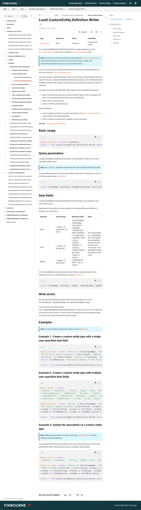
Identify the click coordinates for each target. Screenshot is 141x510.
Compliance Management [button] (37, 9)
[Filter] (31, 16)
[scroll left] (42, 15)
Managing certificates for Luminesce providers (20, 201)
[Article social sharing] (91, 32)
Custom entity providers (19, 74)
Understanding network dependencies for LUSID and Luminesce (20, 197)
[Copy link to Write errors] (58, 294)
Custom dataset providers (20, 112)
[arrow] (111, 43)
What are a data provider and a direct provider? (20, 42)
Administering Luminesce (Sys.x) (20, 169)
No (82, 495)
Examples (116, 43)
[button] (16, 16)
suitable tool (61, 176)
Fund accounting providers (20, 84)
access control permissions (91, 58)
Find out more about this (61, 72)
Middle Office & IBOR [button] (56, 9)
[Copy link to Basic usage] (59, 131)
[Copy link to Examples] (55, 322)
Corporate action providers (20, 70)
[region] (71, 141)
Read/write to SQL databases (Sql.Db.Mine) (20, 155)
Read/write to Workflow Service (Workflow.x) (21, 148)
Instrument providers (18, 88)
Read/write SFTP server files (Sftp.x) (21, 127)
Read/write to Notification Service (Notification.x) (21, 144)
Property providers (18, 105)
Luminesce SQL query (47, 52)
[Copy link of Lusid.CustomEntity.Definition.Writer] (40, 24)
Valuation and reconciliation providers (22, 109)
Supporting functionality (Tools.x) (20, 165)
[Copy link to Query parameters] (67, 153)
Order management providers (21, 95)
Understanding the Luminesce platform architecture (20, 35)
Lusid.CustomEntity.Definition (23, 77)
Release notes (11, 222)
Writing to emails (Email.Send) (19, 162)
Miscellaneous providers (19, 120)
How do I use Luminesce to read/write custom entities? (20, 176)
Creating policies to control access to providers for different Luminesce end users (20, 194)
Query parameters (119, 32)
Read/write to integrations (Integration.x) (21, 141)
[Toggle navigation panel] (35, 18)
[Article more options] (101, 32)
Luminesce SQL (13, 52)
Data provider (44, 43)
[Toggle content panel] (106, 17)
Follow (84, 32)
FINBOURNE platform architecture (17, 218)
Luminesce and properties (16, 173)
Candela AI (10, 208)
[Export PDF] (96, 32)
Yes (70, 495)
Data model (10, 24)
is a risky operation (83, 435)
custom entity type (79, 52)
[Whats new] (130, 3)
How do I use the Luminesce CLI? (18, 183)
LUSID (9, 28)
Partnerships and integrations (16, 211)
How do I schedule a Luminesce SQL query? (20, 180)
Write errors (117, 39)
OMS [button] (22, 9)
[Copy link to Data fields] (57, 195)
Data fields (116, 36)
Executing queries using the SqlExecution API (20, 190)
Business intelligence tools (16, 56)
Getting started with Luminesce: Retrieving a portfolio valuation (20, 38)
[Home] (11, 3)
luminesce (128, 19)
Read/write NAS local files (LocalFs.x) (21, 123)
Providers (11, 63)
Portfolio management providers (22, 102)
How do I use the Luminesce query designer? (20, 49)
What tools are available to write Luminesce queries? (20, 45)
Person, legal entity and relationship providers (22, 98)
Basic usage (117, 29)
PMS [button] (13, 9)
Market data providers (19, 91)
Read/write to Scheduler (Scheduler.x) (21, 151)
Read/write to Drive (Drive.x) (19, 134)
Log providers (16, 116)
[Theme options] (135, 3)
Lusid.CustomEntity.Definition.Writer (23, 81)
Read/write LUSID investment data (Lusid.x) (20, 67)
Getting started (11, 21)
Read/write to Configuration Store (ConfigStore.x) (21, 130)
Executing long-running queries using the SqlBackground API (20, 187)
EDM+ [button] (5, 9)
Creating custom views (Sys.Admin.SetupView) (21, 158)
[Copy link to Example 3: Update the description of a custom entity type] (47, 429)
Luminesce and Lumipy (14, 31)
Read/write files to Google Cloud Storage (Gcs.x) (21, 137)
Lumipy (10, 59)
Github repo (84, 329)
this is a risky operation (91, 113)
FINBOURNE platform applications (17, 215)
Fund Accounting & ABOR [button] (76, 9)
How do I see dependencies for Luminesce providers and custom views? (20, 204)
